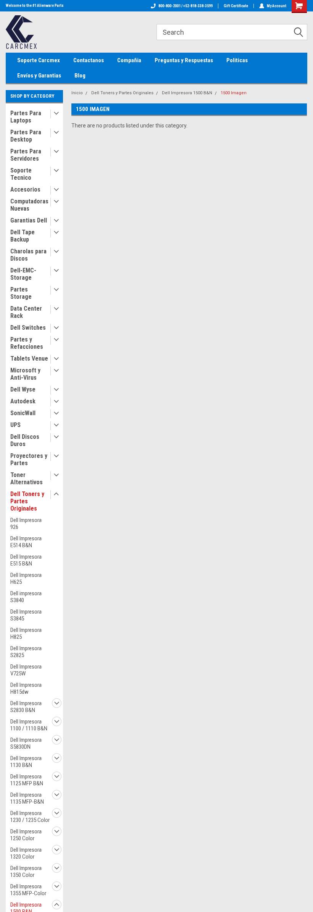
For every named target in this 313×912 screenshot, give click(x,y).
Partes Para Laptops (25, 117)
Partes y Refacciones (26, 343)
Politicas (237, 60)
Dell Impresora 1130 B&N (26, 762)
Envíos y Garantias (39, 75)
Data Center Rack (26, 312)
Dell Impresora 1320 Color (26, 853)
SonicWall (22, 413)
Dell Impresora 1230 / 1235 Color (30, 816)
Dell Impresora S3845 (26, 615)
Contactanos (88, 60)
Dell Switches (28, 327)
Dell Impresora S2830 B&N (26, 707)
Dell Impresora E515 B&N (26, 560)
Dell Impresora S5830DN (26, 743)
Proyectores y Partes (28, 459)
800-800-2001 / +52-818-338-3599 (185, 6)
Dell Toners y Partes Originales (27, 501)
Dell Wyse (22, 389)
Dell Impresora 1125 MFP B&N (26, 780)
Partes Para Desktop (25, 136)
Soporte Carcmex (38, 60)
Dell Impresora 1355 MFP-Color (28, 890)
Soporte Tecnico (21, 174)
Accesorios (25, 189)
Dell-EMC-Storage (23, 274)
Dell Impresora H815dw (26, 688)
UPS (15, 425)
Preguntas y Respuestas (184, 60)
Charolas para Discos (28, 255)
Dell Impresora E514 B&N (26, 542)
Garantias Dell (28, 220)
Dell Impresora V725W (26, 670)
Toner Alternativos (26, 478)
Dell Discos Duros (24, 440)
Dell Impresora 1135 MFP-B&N (27, 798)
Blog (80, 75)
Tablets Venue (29, 358)
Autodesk (22, 401)
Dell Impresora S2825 (26, 652)
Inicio (77, 92)
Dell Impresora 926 (26, 523)
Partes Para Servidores (25, 155)
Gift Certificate (236, 6)
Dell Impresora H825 (26, 633)
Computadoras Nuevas (29, 205)
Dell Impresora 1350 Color (26, 871)
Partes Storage (21, 293)
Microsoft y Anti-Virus (25, 374)
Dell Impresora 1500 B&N (187, 92)
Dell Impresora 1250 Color (26, 835)
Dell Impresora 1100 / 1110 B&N (28, 725)
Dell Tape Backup (22, 236)
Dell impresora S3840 (26, 597)
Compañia (129, 60)
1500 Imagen (234, 92)
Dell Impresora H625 (26, 578)
